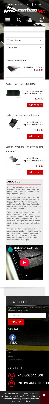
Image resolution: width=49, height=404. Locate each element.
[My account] (30, 20)
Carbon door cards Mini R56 (21, 84)
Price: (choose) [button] (13, 47)
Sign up (16, 322)
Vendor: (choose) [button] (14, 40)
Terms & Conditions (15, 359)
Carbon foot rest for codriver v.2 (23, 115)
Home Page (12, 349)
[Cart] (41, 20)
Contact (11, 356)
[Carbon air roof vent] (13, 68)
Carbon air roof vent (16, 60)
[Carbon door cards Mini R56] (13, 92)
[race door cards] (24, 10)
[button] (7, 20)
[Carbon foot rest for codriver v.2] (13, 123)
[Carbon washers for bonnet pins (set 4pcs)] (13, 159)
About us (11, 352)
